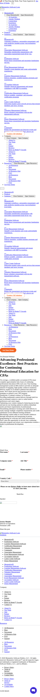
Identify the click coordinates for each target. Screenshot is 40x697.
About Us (12, 140)
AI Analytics (13, 17)
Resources (3, 623)
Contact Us (8, 604)
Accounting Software (11, 556)
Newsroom (12, 169)
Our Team (12, 142)
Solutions (3, 535)
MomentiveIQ (9, 539)
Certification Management (13, 546)
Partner (11, 146)
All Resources (13, 165)
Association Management (12, 552)
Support (7, 638)
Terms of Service (7, 670)
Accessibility (8, 673)
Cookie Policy (9, 675)
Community (8, 550)
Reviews (11, 148)
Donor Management (11, 561)
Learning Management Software (15, 544)
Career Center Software (12, 559)
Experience (12, 23)
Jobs (10, 144)
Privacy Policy (16, 486)
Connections (13, 21)
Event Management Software (14, 554)
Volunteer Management (12, 548)
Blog (10, 167)
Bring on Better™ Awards (17, 150)
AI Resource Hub (14, 171)
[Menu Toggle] (2, 9)
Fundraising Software (11, 542)
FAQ (10, 173)
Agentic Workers (14, 19)
